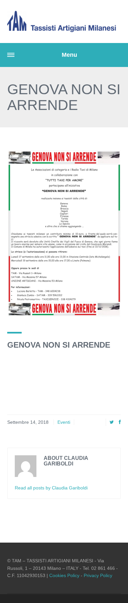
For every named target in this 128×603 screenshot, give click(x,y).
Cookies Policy (64, 575)
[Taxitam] (64, 21)
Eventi (63, 422)
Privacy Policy (98, 575)
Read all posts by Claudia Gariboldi (51, 487)
